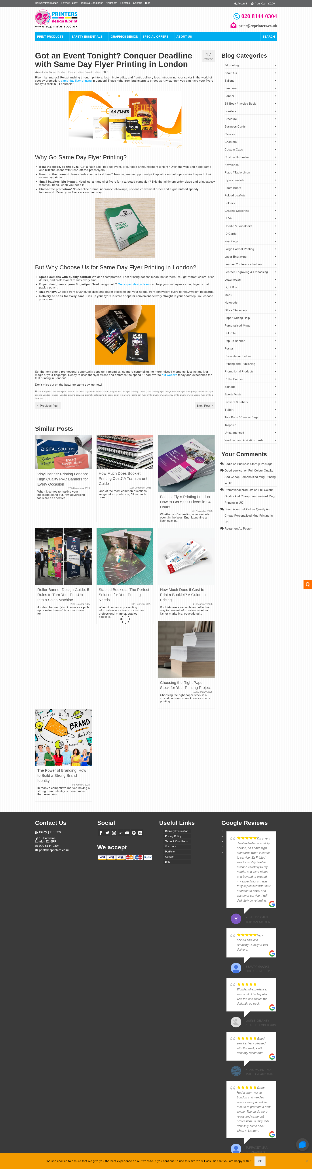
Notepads (231, 302)
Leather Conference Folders (244, 264)
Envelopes (232, 164)
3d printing (232, 65)
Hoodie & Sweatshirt (238, 226)
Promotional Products (239, 371)
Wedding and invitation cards (244, 440)
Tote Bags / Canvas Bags (241, 417)
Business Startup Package (255, 464)
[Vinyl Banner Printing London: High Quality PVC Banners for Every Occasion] (63, 452)
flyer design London (170, 391)
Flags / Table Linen (237, 172)
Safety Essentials (87, 36)
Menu (228, 295)
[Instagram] (114, 832)
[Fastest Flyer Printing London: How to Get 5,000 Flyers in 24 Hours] (186, 463)
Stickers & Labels (236, 402)
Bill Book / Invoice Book (240, 103)
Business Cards (235, 126)
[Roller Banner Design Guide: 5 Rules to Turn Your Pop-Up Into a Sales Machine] (63, 556)
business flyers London (63, 391)
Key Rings (231, 241)
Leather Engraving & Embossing (246, 272)
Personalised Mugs (237, 325)
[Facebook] (101, 832)
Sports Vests (233, 394)
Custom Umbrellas (237, 157)
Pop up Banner (235, 340)
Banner (52, 72)
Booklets (230, 111)
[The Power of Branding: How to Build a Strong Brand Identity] (63, 737)
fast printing (153, 391)
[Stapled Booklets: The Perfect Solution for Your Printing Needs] (125, 556)
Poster (229, 348)
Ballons (229, 80)
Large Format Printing (239, 249)
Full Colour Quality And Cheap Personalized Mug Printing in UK (250, 477)
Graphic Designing (237, 210)
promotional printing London (99, 395)
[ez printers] (73, 18)
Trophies (230, 425)
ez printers (115, 391)
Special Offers (155, 36)
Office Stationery (236, 310)
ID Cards (230, 233)
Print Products (50, 36)
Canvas (230, 134)
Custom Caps (234, 149)
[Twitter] (107, 832)
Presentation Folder (238, 356)
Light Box (231, 287)
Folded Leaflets (93, 72)
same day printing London (176, 395)
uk (191, 395)
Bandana (231, 88)
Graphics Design (124, 36)
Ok (260, 1161)
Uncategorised (234, 432)
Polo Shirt (231, 333)
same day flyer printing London (147, 395)
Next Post (203, 405)
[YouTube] (127, 832)
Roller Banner (234, 379)
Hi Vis (228, 218)
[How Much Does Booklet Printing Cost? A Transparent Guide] (125, 451)
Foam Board (233, 187)
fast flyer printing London (134, 391)
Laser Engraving (236, 256)
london (55, 395)
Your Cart (265, 3)
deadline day (82, 391)
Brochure (62, 72)
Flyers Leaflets (76, 72)
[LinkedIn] (140, 832)
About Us (184, 36)
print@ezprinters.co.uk (54, 850)
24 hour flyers (44, 391)
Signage (230, 386)
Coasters (231, 141)
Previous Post (49, 405)
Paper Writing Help (237, 318)
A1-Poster (245, 528)
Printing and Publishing (240, 363)
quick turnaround (122, 395)
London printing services (72, 395)
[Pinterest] (134, 832)
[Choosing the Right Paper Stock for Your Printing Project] (186, 649)
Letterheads (233, 279)
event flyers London (99, 391)
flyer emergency (188, 391)
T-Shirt (229, 409)
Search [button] (269, 36)
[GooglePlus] (121, 832)
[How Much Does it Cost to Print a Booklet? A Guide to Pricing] (186, 556)
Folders (230, 203)
